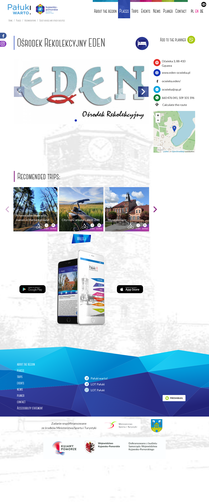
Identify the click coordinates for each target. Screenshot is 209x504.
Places (124, 11)
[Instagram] (3, 44)
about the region (26, 364)
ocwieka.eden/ (171, 81)
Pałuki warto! (99, 378)
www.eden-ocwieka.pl (176, 72)
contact (21, 402)
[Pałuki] (18, 9)
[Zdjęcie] (81, 91)
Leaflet (166, 151)
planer (20, 395)
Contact (180, 11)
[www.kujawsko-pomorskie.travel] (45, 9)
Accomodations (30, 20)
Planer (168, 11)
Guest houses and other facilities (52, 20)
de (201, 11)
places (20, 370)
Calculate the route (174, 105)
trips (20, 377)
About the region (105, 11)
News (157, 11)
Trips (134, 11)
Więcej (81, 238)
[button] (76, 120)
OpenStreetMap (178, 151)
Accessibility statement (30, 408)
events (20, 383)
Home (10, 20)
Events (145, 11)
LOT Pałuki (97, 384)
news (20, 389)
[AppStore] (130, 289)
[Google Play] (32, 289)
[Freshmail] (174, 398)
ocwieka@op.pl (171, 89)
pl (192, 11)
